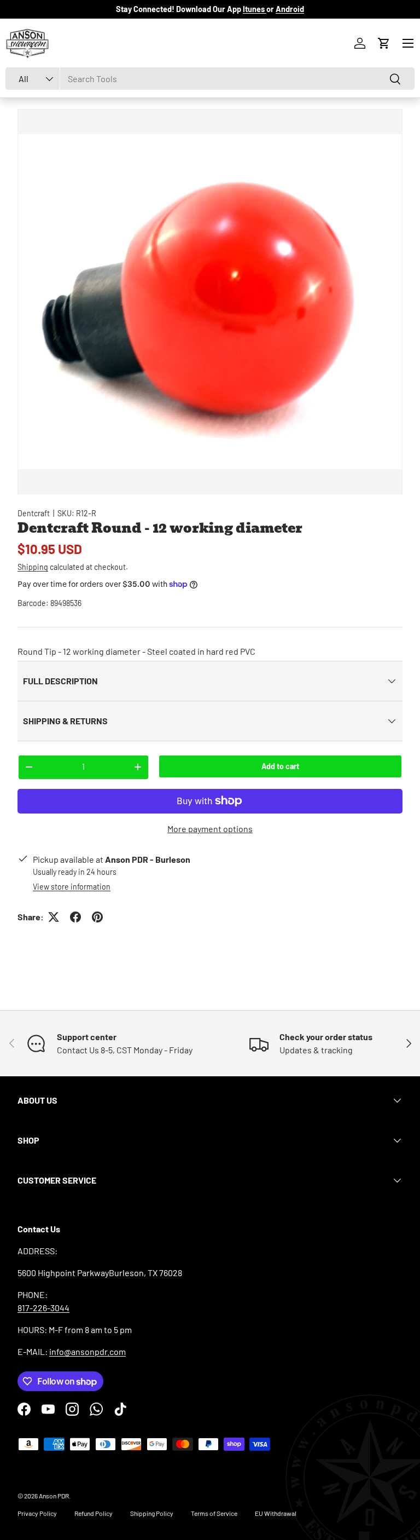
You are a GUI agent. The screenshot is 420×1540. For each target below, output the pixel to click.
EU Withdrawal (275, 1513)
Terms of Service (214, 1513)
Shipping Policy (151, 1513)
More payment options (210, 828)
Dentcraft (34, 513)
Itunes (254, 9)
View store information (71, 886)
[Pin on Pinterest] (97, 917)
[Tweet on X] (54, 917)
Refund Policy (93, 1513)
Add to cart (280, 766)
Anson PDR (54, 1495)
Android (290, 9)
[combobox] (210, 78)
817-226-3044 (43, 1307)
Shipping (33, 567)
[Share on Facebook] (75, 917)
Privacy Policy (37, 1513)
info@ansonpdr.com (87, 1351)
